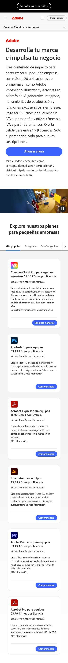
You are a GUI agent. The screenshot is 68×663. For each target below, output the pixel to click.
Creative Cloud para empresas (21, 27)
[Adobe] (17, 18)
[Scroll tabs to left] (3, 246)
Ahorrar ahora (34, 151)
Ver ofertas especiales (34, 6)
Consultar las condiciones (23, 309)
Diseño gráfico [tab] (49, 246)
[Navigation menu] (5, 18)
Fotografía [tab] (31, 246)
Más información (44, 309)
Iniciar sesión (56, 18)
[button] (43, 18)
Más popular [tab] (13, 246)
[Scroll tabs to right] (65, 246)
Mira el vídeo (14, 161)
